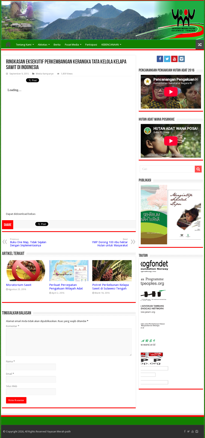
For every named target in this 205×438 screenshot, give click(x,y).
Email (10, 373)
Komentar (12, 326)
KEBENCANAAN (110, 44)
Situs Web (11, 386)
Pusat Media (72, 44)
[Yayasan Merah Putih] (102, 20)
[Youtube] (174, 59)
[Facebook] (160, 59)
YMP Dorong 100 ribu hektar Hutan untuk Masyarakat (110, 242)
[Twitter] (167, 59)
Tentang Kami (23, 44)
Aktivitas (42, 44)
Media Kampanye (44, 73)
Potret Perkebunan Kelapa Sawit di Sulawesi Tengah (110, 286)
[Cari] (198, 169)
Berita (57, 44)
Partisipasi (91, 44)
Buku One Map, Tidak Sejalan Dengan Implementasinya (28, 242)
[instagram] (181, 59)
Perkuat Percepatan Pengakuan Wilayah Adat (66, 286)
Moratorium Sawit (18, 285)
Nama (10, 361)
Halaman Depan (8, 44)
